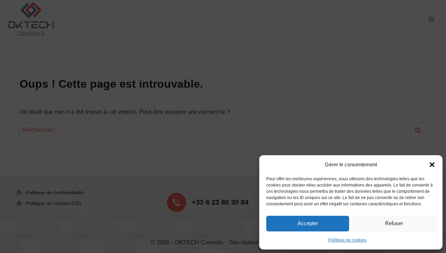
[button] (432, 164)
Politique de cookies (347, 240)
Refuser (394, 223)
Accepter (308, 223)
